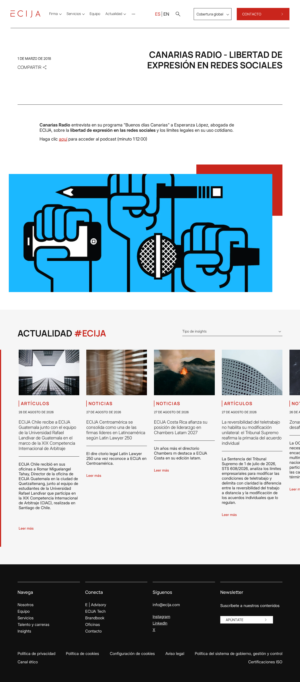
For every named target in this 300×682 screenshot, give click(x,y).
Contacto (93, 631)
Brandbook (94, 618)
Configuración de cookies (132, 653)
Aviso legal (174, 653)
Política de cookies (82, 653)
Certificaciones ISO (265, 662)
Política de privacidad (36, 653)
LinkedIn (160, 623)
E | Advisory (95, 604)
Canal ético (28, 662)
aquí (63, 139)
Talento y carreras (33, 624)
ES (157, 14)
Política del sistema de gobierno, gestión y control (238, 653)
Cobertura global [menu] (210, 14)
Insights (24, 631)
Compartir (29, 67)
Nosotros (26, 604)
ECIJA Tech (95, 611)
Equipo (24, 611)
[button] (177, 14)
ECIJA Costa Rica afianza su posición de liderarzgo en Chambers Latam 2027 (180, 427)
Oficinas (92, 624)
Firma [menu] (53, 13)
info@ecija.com (166, 604)
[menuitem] (95, 13)
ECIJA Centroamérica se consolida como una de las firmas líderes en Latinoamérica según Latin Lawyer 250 (115, 430)
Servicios (26, 618)
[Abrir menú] (134, 14)
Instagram (161, 616)
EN (166, 14)
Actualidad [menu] (113, 13)
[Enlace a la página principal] (25, 14)
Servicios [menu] (74, 13)
